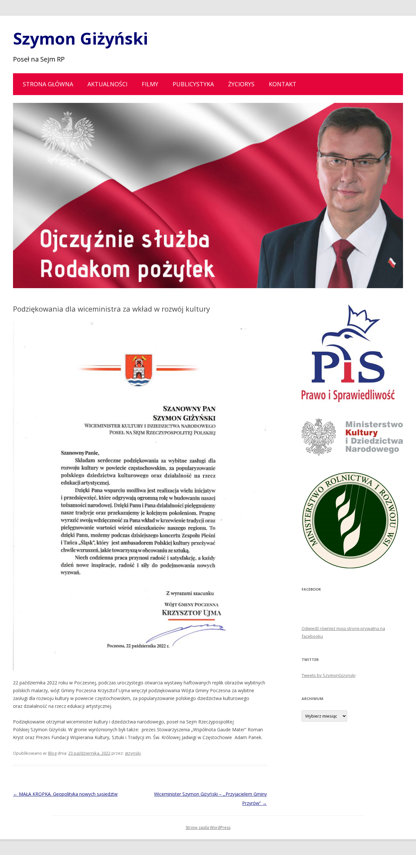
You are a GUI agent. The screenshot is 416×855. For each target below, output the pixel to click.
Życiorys (241, 84)
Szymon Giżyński (80, 38)
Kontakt (282, 84)
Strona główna (48, 84)
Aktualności (107, 84)
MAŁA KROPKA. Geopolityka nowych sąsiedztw (65, 794)
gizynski (133, 753)
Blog (52, 753)
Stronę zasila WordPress (208, 827)
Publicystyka (193, 84)
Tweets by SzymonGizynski (329, 675)
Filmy (150, 84)
